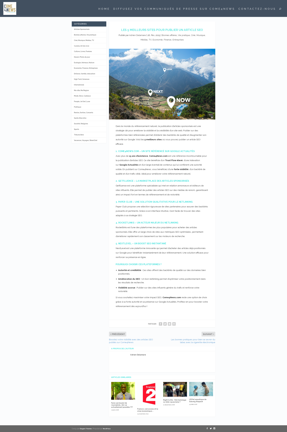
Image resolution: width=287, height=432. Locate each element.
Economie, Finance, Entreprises (168, 39)
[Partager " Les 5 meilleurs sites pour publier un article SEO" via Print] (174, 324)
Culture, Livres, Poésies (83, 51)
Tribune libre (79, 135)
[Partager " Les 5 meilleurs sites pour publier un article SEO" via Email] (169, 324)
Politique (77, 107)
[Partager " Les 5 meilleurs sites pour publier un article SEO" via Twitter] (165, 324)
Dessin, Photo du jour (82, 57)
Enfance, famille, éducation (84, 74)
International (79, 85)
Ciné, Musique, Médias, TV (84, 40)
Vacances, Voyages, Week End (85, 140)
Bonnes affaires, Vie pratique (176, 35)
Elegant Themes (86, 429)
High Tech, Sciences (81, 79)
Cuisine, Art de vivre (81, 46)
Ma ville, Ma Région (81, 90)
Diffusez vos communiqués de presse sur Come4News (174, 9)
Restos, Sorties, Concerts (83, 112)
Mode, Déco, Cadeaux (82, 96)
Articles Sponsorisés (81, 29)
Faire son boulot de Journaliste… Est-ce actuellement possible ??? (122, 405)
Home (104, 9)
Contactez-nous (257, 9)
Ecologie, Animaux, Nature (84, 63)
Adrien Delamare (137, 35)
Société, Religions (81, 124)
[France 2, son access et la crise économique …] (149, 394)
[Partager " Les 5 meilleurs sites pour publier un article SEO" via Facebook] (160, 324)
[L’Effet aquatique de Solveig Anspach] (201, 389)
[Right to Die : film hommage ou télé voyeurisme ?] (175, 389)
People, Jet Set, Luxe (82, 101)
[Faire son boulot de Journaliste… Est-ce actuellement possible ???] (123, 391)
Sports (76, 129)
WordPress (107, 429)
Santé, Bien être (80, 118)
